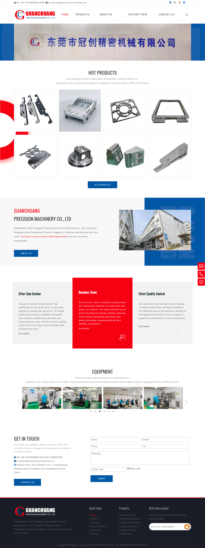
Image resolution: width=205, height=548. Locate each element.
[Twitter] (175, 3)
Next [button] (185, 402)
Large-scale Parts (129, 526)
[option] (41, 398)
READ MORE (24, 334)
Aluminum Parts (128, 515)
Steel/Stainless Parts (130, 518)
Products (94, 522)
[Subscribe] (187, 526)
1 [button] (91, 411)
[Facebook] (184, 3)
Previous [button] (19, 402)
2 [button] (95, 411)
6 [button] (113, 411)
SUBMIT (102, 478)
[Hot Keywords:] (186, 14)
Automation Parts (129, 530)
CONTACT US (27, 482)
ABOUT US (26, 253)
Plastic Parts (126, 534)
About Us (94, 518)
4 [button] (104, 411)
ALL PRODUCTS (102, 185)
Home (93, 515)
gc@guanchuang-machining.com (71, 2)
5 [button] (109, 411)
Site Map (94, 534)
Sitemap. (144, 545)
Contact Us (95, 530)
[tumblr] (180, 3)
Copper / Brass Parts (130, 522)
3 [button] (100, 411)
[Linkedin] (170, 3)
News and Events (98, 526)
